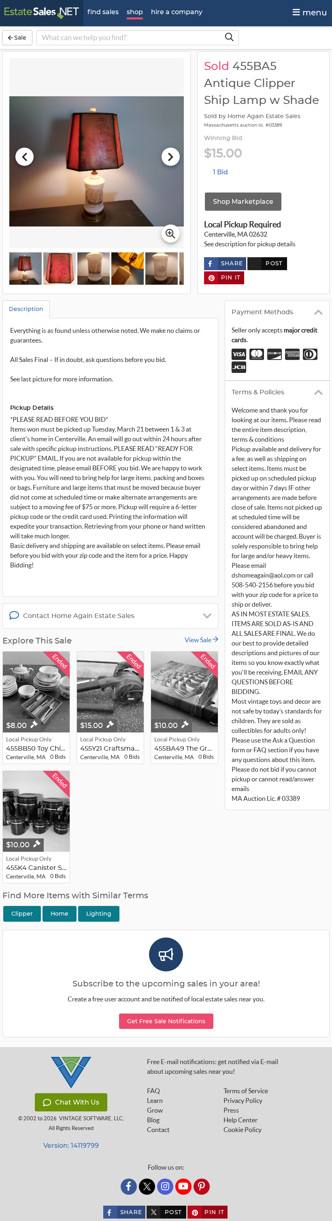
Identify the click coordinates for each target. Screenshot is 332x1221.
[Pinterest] (202, 1187)
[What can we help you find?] (229, 37)
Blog (153, 1120)
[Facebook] (129, 1187)
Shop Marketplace (243, 201)
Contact (158, 1129)
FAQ (153, 1090)
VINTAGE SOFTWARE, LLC (91, 1118)
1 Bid (220, 172)
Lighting (98, 913)
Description (26, 309)
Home (59, 913)
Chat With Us (77, 1102)
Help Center (240, 1120)
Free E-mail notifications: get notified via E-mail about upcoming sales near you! (212, 1066)
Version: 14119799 (71, 1145)
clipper (22, 913)
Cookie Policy (242, 1129)
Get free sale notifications (166, 1021)
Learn (155, 1100)
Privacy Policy (242, 1100)
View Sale (199, 639)
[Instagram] (165, 1187)
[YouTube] (183, 1187)
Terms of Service (245, 1090)
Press (231, 1110)
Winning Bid (223, 138)
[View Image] (25, 268)
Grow (155, 1110)
